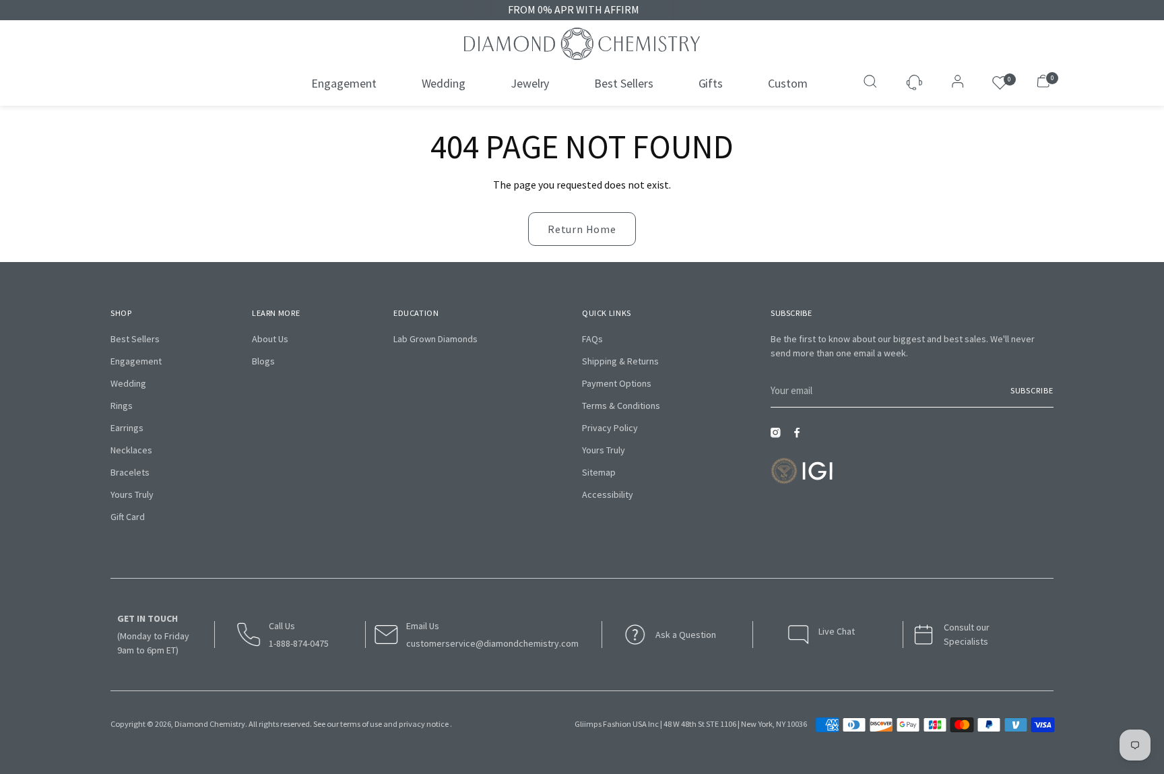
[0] (1000, 83)
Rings (121, 405)
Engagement (136, 361)
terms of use (361, 724)
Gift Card (127, 517)
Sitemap (599, 472)
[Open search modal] (871, 82)
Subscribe (1032, 390)
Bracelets (130, 472)
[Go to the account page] (953, 82)
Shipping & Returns (620, 361)
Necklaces (131, 450)
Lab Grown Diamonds (435, 339)
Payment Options (616, 383)
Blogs (263, 361)
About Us (270, 339)
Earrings (126, 428)
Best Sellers (135, 339)
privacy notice (424, 724)
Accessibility (607, 494)
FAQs (592, 339)
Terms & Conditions (621, 405)
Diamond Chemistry (209, 724)
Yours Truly (132, 494)
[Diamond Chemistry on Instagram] (779, 437)
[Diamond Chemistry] (582, 44)
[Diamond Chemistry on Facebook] (800, 437)
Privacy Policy (610, 428)
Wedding (128, 383)
